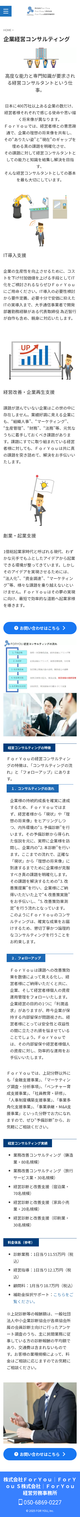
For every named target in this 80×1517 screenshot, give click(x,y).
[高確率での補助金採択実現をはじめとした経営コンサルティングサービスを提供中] (40, 11)
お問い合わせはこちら (40, 628)
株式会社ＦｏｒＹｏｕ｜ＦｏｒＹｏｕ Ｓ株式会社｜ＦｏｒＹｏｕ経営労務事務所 (40, 1486)
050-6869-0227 (42, 1502)
